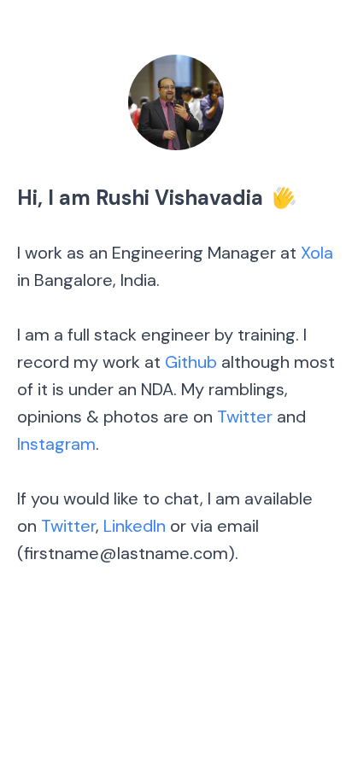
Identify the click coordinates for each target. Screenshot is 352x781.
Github (191, 362)
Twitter (245, 416)
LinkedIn (134, 526)
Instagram (56, 444)
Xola (317, 253)
